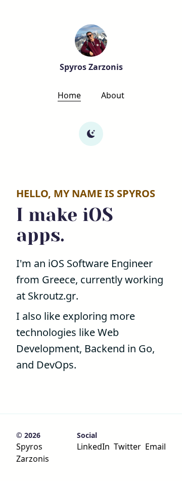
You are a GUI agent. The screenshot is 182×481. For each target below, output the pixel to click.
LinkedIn (93, 446)
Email (155, 446)
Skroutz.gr (52, 296)
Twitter (127, 446)
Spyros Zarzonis (32, 452)
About (112, 95)
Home (69, 95)
